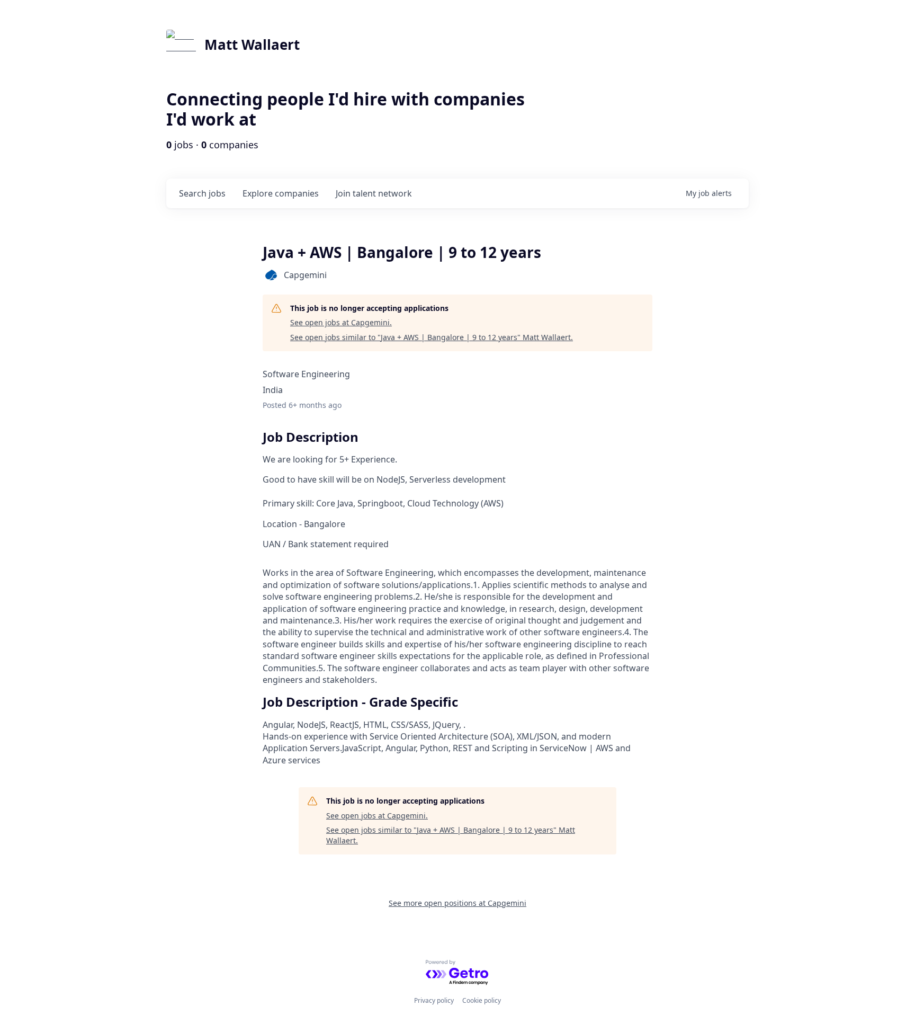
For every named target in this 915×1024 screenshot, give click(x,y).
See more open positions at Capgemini (457, 903)
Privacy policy (434, 1000)
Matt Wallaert (252, 44)
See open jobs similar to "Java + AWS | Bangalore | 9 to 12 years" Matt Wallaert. (431, 337)
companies (281, 193)
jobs (202, 193)
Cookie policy (481, 1000)
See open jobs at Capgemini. (341, 322)
